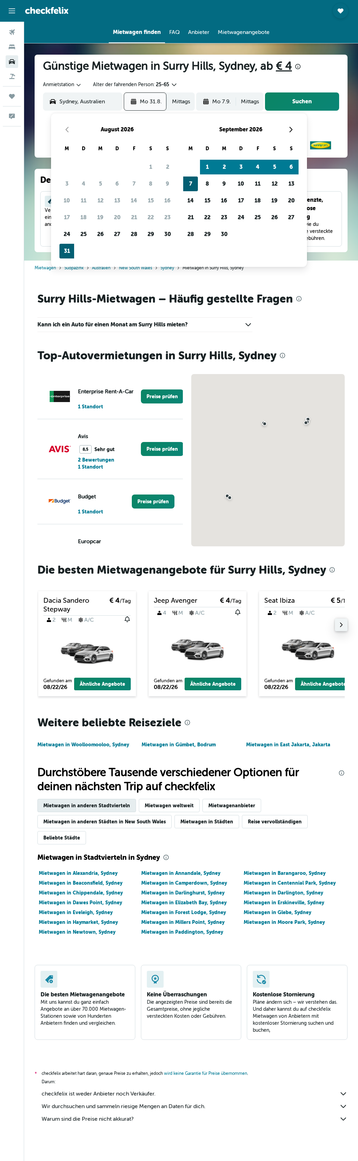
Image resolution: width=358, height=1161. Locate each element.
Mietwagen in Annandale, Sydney (180, 873)
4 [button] (83, 183)
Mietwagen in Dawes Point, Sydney (80, 902)
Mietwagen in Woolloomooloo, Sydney (83, 744)
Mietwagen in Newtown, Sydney (77, 932)
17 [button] (67, 217)
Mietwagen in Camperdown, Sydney (184, 883)
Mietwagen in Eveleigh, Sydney (76, 912)
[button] (12, 11)
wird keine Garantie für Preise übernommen (205, 1073)
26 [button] (100, 234)
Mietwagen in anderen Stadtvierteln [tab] (86, 805)
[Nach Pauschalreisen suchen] (12, 76)
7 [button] (134, 183)
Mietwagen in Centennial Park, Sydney (290, 883)
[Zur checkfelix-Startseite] (47, 10)
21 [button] (134, 217)
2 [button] (167, 167)
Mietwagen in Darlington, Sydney (283, 893)
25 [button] (83, 234)
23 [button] (167, 217)
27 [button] (117, 234)
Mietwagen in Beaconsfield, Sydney (80, 883)
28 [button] (134, 234)
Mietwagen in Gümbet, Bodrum (179, 744)
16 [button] (167, 200)
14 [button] (134, 200)
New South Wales (135, 267)
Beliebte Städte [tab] (61, 838)
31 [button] (67, 251)
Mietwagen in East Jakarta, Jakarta (288, 744)
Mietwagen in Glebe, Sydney (277, 912)
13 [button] (117, 200)
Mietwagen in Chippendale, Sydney (81, 893)
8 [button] (150, 183)
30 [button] (167, 234)
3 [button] (67, 183)
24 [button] (67, 234)
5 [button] (100, 183)
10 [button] (67, 200)
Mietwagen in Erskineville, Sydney (284, 902)
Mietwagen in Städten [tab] (206, 821)
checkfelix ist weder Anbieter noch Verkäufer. (99, 1094)
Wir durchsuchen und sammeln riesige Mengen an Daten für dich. (124, 1106)
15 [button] (151, 200)
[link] (162, 396)
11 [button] (83, 200)
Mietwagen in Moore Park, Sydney (284, 922)
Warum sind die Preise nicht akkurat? (88, 1119)
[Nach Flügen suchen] (12, 32)
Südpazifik (74, 267)
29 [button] (151, 234)
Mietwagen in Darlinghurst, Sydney (182, 893)
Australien (101, 267)
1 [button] (150, 167)
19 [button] (100, 217)
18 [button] (83, 217)
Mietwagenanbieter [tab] (231, 805)
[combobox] (62, 84)
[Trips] (12, 96)
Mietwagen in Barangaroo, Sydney (284, 873)
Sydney (167, 267)
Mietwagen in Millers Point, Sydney (182, 922)
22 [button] (151, 217)
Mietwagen (45, 267)
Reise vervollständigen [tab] (275, 821)
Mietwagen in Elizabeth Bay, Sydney (184, 902)
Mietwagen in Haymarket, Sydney (78, 922)
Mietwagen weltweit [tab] (169, 805)
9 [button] (167, 183)
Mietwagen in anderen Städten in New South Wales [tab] (104, 821)
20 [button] (117, 217)
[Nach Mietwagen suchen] (12, 62)
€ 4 (284, 66)
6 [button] (117, 183)
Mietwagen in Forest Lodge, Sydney (183, 912)
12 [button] (100, 200)
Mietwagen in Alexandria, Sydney (78, 873)
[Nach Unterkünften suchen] (12, 47)
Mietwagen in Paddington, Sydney (182, 932)
